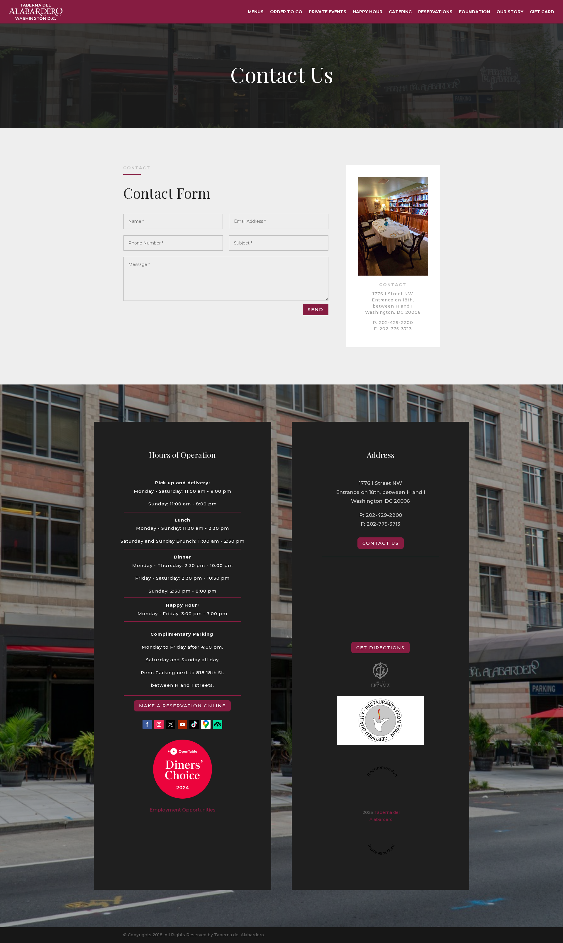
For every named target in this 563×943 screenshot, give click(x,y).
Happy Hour (367, 12)
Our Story (509, 12)
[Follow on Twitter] (170, 724)
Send (315, 309)
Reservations (435, 12)
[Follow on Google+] (206, 724)
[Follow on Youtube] (182, 724)
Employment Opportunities (183, 810)
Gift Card (542, 12)
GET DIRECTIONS (380, 647)
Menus (256, 12)
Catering (400, 12)
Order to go (286, 12)
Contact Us (380, 543)
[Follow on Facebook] (147, 724)
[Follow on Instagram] (159, 724)
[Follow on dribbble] (194, 724)
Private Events (327, 12)
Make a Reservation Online (182, 705)
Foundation (474, 12)
